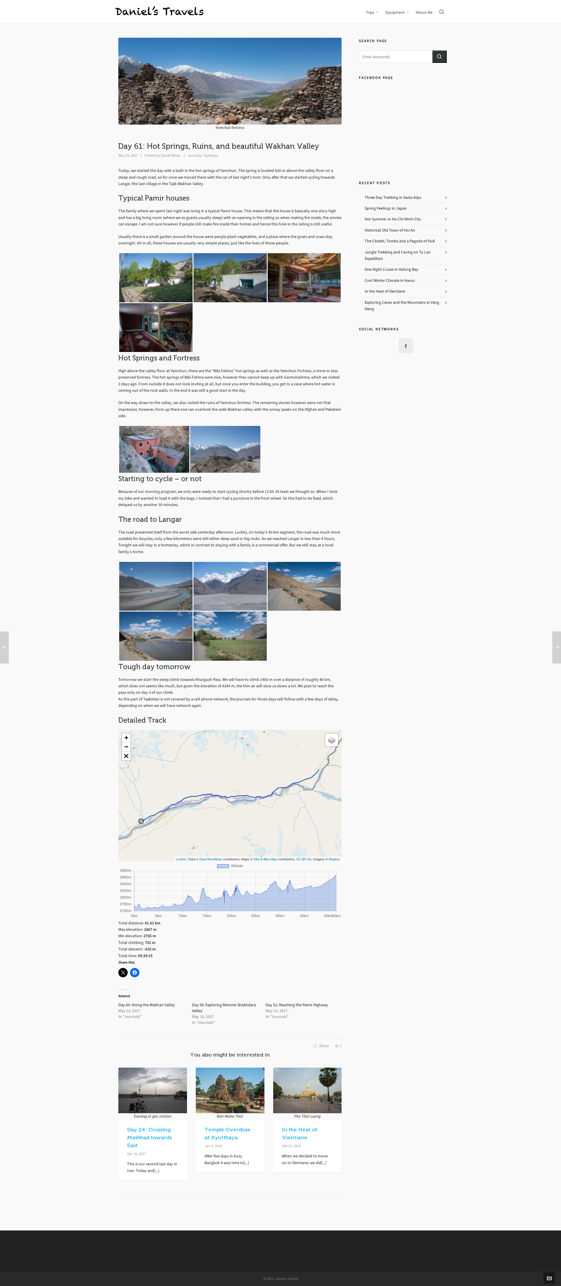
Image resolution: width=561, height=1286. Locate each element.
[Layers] (331, 739)
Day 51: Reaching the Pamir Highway (297, 1005)
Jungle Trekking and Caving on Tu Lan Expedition (398, 255)
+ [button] (126, 737)
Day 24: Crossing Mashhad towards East (149, 1137)
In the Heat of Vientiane (385, 291)
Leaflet (181, 859)
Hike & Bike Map (265, 859)
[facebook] (406, 346)
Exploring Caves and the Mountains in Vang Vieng (402, 306)
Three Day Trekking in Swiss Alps (393, 197)
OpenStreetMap (210, 859)
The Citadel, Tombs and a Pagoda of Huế (400, 241)
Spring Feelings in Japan (386, 208)
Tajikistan (210, 155)
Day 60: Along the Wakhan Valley (146, 1005)
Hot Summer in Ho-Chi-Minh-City (393, 219)
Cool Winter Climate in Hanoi (390, 280)
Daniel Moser (171, 155)
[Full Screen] (126, 756)
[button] (439, 56)
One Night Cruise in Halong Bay (391, 269)
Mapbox (334, 859)
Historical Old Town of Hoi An (390, 230)
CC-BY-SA (303, 859)
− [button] (126, 746)
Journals (194, 155)
